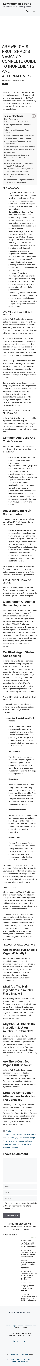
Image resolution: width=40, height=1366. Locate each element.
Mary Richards (6, 80)
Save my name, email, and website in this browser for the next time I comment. (21, 1206)
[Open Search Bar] (27, 11)
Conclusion (11, 152)
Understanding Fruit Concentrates (20, 135)
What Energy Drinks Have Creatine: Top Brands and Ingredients (28, 1265)
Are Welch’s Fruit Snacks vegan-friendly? (19, 159)
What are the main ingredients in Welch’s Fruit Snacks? (20, 164)
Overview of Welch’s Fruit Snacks (19, 122)
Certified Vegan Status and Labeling (20, 147)
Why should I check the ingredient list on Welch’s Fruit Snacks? (20, 170)
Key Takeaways (11, 119)
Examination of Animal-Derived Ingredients (18, 142)
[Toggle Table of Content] (33, 116)
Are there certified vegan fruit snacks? (19, 175)
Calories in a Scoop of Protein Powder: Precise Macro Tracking (29, 1276)
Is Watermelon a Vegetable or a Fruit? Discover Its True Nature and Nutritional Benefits (18, 1144)
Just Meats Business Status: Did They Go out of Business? (28, 1254)
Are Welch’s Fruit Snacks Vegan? (19, 138)
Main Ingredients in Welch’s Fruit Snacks (18, 126)
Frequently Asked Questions (17, 155)
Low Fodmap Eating (17, 3)
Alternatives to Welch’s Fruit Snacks (20, 149)
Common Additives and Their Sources (17, 131)
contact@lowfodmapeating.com (21, 1326)
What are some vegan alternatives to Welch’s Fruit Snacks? (20, 181)
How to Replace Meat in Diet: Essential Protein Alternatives (28, 1244)
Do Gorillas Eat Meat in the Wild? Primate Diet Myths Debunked (29, 1298)
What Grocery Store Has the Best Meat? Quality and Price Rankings (28, 1287)
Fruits (5, 83)
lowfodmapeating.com (19, 1354)
